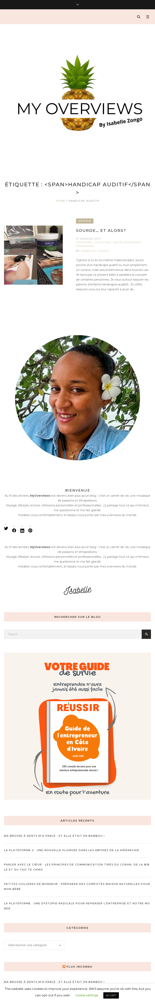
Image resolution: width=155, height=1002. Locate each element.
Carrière (84, 242)
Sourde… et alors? (101, 230)
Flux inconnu (79, 966)
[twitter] (6, 528)
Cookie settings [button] (86, 995)
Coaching (102, 242)
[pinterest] (30, 530)
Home (60, 200)
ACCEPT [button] (111, 995)
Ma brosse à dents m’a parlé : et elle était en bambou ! (54, 835)
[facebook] (14, 530)
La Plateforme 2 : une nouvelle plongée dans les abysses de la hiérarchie (71, 850)
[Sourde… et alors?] (33, 255)
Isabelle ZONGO (95, 250)
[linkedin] (22, 530)
